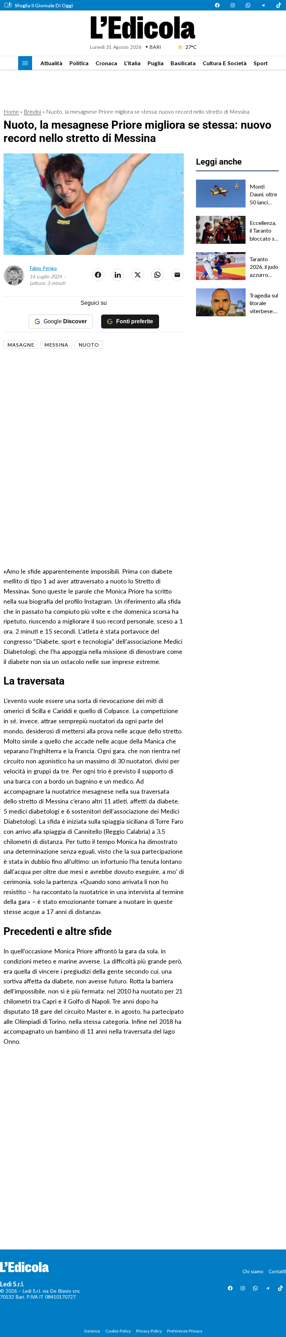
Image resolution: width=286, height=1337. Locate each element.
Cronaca (106, 63)
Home (11, 111)
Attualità (51, 63)
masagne (20, 345)
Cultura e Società (225, 63)
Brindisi (32, 111)
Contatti (277, 1271)
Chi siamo (252, 1271)
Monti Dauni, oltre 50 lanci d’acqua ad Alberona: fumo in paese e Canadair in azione (263, 194)
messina (56, 345)
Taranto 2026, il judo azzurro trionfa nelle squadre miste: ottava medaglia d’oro (264, 267)
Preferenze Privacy (184, 1331)
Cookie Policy (118, 1331)
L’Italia (132, 63)
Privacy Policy (149, 1331)
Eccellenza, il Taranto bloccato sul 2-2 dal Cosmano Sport (264, 230)
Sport (261, 63)
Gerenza (92, 1331)
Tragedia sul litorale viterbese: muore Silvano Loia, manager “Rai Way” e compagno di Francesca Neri (264, 303)
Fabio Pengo (43, 268)
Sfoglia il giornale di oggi (44, 5)
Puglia (156, 63)
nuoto (88, 345)
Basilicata (183, 63)
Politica (79, 63)
